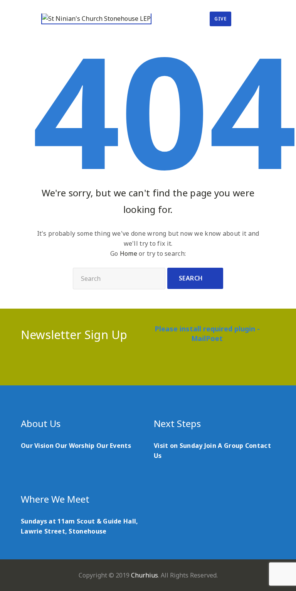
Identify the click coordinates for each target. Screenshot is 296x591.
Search (191, 278)
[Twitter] (140, 365)
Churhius (144, 575)
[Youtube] (155, 365)
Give (220, 18)
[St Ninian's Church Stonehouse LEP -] (96, 19)
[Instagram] (170, 365)
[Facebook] (125, 365)
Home (128, 253)
